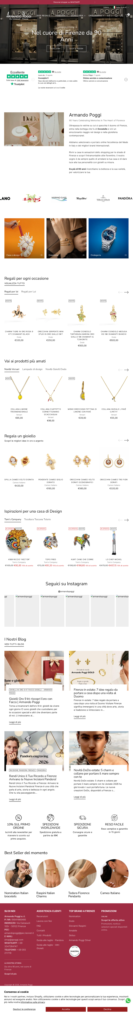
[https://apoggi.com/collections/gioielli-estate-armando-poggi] (66, 34)
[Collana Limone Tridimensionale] (19, 391)
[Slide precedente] (120, 292)
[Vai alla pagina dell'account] (121, 15)
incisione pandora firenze (22, 770)
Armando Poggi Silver (80, 940)
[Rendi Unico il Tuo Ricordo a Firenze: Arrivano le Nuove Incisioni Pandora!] (34, 751)
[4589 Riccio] (19, 541)
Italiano (106, 7)
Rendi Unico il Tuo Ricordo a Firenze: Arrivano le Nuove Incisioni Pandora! (33, 777)
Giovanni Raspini (77, 926)
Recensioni (42, 916)
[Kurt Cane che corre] (82, 541)
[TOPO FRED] (50, 541)
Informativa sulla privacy (33, 1002)
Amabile (73, 930)
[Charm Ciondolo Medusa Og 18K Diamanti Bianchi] (114, 313)
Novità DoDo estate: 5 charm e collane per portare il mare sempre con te (96, 773)
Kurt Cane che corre (82, 559)
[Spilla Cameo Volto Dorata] (19, 461)
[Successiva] (95, 2)
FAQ (39, 926)
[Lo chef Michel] (114, 541)
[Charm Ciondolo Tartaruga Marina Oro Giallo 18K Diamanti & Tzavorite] (82, 313)
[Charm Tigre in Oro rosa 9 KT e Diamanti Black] (19, 313)
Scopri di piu (10, 974)
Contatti (41, 930)
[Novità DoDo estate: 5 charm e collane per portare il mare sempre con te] (99, 751)
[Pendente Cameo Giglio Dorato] (50, 461)
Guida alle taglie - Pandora (50, 940)
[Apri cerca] (116, 15)
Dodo (71, 921)
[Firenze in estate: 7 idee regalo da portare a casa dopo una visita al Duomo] (99, 671)
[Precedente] (38, 2)
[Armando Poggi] (18, 15)
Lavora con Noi (44, 921)
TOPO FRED (50, 559)
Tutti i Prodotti (44, 935)
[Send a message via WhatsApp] (128, 1000)
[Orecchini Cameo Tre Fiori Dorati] (114, 461)
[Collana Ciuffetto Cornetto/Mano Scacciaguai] (50, 391)
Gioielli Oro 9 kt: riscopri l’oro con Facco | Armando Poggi (30, 700)
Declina (107, 1009)
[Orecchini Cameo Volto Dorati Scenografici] (82, 461)
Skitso (72, 935)
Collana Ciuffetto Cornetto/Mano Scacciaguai (51, 412)
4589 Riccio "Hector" (19, 559)
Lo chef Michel (114, 559)
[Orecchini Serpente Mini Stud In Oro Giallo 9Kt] (50, 313)
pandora (41, 770)
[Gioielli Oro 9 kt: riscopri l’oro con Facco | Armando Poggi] (34, 671)
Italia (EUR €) (121, 7)
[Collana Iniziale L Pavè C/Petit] (114, 391)
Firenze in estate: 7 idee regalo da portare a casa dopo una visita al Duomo (96, 693)
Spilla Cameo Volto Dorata (19, 480)
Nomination (75, 916)
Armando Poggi (26, 985)
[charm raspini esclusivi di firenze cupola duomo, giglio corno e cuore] (50, 873)
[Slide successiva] (126, 292)
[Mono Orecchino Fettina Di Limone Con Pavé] (82, 391)
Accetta (66, 1009)
